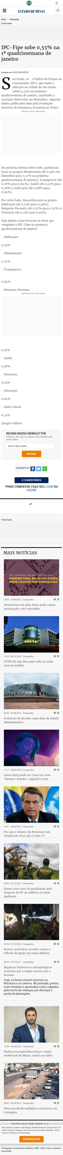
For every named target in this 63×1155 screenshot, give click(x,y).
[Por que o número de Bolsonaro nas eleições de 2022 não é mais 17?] (31, 804)
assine (31, 490)
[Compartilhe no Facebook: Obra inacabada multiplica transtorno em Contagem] (54, 1103)
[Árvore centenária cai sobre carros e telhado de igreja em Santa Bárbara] (31, 922)
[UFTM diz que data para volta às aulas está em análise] (31, 634)
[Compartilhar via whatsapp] (44, 469)
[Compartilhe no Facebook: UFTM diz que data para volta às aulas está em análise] (54, 656)
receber (31, 453)
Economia (14, 19)
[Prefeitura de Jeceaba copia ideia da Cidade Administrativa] (31, 691)
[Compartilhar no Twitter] (38, 469)
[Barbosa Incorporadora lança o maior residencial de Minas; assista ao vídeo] (31, 1024)
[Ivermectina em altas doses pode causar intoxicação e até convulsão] (31, 577)
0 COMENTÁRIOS (31, 480)
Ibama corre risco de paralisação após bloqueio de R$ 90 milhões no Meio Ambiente (28, 892)
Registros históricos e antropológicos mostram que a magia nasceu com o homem (28, 971)
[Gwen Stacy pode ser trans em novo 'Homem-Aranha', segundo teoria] (31, 748)
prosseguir (31, 1139)
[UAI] (29, 3)
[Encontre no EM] (58, 11)
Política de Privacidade (20, 1133)
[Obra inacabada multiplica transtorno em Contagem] (31, 1081)
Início (3, 19)
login (49, 486)
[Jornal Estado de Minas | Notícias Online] (31, 12)
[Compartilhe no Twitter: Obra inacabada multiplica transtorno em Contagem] (57, 1103)
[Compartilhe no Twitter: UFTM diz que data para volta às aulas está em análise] (57, 656)
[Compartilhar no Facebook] (32, 469)
